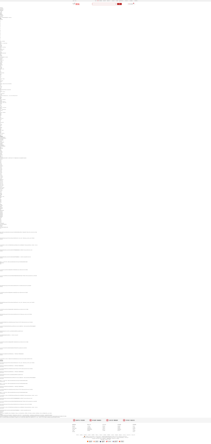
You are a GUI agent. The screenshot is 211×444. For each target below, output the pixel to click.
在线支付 (103, 427)
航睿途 (1, 55)
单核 (0, 199)
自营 (0, 263)
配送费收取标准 (89, 429)
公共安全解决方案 (11, 416)
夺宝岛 (134, 426)
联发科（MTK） (2, 196)
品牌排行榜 (1, 9)
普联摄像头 (1, 10)
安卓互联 (33, 413)
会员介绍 (73, 427)
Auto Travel (1, 118)
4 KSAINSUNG (2, 93)
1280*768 (1, 183)
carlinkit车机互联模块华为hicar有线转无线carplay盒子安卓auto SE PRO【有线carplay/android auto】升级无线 (16, 322)
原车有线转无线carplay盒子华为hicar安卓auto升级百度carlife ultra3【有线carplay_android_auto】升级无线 (16, 314)
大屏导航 (26, 413)
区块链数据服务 (5, 416)
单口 (0, 218)
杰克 (0, 128)
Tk (0, 82)
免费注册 (100, 0)
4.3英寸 (1, 172)
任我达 (1, 103)
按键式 (1, 204)
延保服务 (134, 428)
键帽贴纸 (1, 14)
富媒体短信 (49, 417)
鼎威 (0, 197)
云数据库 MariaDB (9, 417)
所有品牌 (1, 19)
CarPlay (1, 190)
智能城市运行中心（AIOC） (35, 417)
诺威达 (1, 193)
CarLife (1, 189)
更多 (0, 135)
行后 (0, 90)
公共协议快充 (2, 223)
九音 (0, 48)
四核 (0, 201)
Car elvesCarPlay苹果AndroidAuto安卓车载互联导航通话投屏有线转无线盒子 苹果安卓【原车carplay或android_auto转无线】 (18, 275)
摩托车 (1, 81)
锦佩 (0, 114)
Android (1, 186)
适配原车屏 (1, 179)
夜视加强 (1, 208)
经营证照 (117, 438)
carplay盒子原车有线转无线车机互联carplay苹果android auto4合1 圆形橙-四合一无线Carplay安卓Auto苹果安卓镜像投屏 (17, 326)
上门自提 (88, 426)
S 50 (0, 104)
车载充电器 (1, 139)
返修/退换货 (119, 429)
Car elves (1, 134)
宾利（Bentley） (2, 133)
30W (0, 220)
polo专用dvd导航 (21, 413)
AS (0, 116)
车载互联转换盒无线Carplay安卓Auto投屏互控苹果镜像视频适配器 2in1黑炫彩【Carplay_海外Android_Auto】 (16, 398)
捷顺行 (1, 97)
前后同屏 (1, 215)
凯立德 (1, 217)
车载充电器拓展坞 (2, 146)
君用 (0, 42)
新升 (0, 117)
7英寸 (1, 173)
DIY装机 (134, 427)
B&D (0, 131)
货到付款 (103, 426)
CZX (0, 79)
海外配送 (88, 430)
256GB (1, 169)
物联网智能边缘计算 (34, 416)
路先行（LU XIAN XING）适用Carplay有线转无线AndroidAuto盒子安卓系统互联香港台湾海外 (14, 261)
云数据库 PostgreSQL (17, 416)
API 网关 (38, 416)
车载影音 (1, 144)
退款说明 (119, 428)
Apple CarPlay (2, 187)
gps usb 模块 (50, 413)
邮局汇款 (103, 429)
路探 (0, 129)
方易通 (1, 194)
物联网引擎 (1, 416)
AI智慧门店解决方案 (56, 416)
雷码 (0, 115)
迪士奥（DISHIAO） (3, 99)
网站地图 (55, 417)
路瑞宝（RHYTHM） (3, 47)
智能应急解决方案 (42, 416)
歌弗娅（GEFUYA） (3, 101)
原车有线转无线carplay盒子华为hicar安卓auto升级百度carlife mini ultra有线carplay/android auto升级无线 (15, 285)
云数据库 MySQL (27, 417)
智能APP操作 (2, 210)
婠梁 (0, 113)
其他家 (1, 45)
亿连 (0, 84)
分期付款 (103, 428)
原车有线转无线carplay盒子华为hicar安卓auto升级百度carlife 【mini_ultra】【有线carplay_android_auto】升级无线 (17, 238)
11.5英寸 (1, 177)
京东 (79, 4)
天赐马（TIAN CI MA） (3, 102)
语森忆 (1, 46)
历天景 (1, 124)
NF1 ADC (43, 417)
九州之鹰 (1, 50)
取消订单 (119, 430)
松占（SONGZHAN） (3, 109)
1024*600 (1, 181)
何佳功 (1, 52)
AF (0, 77)
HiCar (1, 191)
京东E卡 (134, 429)
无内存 (1, 171)
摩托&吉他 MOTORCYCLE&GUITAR (5, 89)
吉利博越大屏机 (44, 413)
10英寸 (1, 174)
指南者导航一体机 (7, 413)
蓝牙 (0, 209)
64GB (1, 170)
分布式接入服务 (23, 417)
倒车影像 (1, 213)
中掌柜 (1, 94)
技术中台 (51, 416)
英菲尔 (1, 108)
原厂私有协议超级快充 (3, 224)
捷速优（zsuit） (2, 49)
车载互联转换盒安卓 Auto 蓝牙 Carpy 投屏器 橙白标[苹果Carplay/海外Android (11, 331)
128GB (1, 168)
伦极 (0, 96)
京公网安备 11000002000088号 (90, 436)
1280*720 (1, 182)
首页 (0, 17)
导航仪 (1, 141)
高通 (0, 195)
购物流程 (73, 426)
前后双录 (1, 212)
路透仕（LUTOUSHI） (3, 107)
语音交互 (1, 207)
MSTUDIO (1, 80)
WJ (0, 120)
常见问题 (73, 429)
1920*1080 (1, 184)
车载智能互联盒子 (2, 137)
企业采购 (117, 0)
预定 (21, 416)
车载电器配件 (2, 145)
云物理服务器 (24, 416)
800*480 (1, 180)
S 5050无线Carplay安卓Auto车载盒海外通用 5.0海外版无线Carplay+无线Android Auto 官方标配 (14, 309)
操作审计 (40, 417)
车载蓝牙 (1, 143)
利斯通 (1, 127)
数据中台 (46, 417)
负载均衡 (52, 417)
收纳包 (1, 12)
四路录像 (1, 214)
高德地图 (1, 216)
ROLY (1, 119)
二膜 (0, 87)
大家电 (73, 430)
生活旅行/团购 (74, 428)
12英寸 (1, 178)
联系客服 (73, 431)
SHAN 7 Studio (2, 78)
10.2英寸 (1, 175)
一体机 (1, 11)
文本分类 (48, 416)
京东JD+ (134, 431)
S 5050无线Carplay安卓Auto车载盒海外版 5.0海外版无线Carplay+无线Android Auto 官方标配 (14, 269)
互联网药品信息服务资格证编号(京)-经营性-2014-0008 (110, 436)
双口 (0, 219)
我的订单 (104, 0)
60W (0, 222)
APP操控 (1, 205)
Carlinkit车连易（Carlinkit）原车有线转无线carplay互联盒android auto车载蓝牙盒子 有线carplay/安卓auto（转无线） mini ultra (18, 395)
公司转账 (103, 430)
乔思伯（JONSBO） (3, 112)
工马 (0, 51)
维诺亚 (1, 100)
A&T (0, 85)
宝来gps (16, 413)
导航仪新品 (13, 413)
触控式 (1, 206)
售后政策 (119, 426)
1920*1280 (1, 185)
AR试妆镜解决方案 (61, 416)
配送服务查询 (89, 428)
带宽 (46, 416)
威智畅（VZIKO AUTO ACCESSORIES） (6, 83)
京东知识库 (1, 8)
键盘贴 (1, 13)
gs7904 (3, 413)
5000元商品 (30, 413)
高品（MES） (2, 130)
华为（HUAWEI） (2, 41)
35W (0, 221)
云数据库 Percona (17, 417)
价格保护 (119, 427)
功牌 (0, 105)
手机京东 (121, 0)
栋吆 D (1, 125)
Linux (1, 192)
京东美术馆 (1, 15)
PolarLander (2, 122)
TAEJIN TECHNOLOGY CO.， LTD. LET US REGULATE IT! (9, 95)
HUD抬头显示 (2, 142)
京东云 (110, 439)
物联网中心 (13, 417)
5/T (0, 123)
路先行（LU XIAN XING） (4, 43)
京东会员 (113, 0)
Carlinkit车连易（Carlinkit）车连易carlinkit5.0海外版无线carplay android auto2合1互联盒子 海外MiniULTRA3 (16, 358)
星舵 (0, 88)
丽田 (0, 132)
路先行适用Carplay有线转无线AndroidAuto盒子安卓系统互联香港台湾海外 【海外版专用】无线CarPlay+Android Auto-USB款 (18, 232)
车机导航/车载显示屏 (5, 17)
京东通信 (134, 430)
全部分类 (1, 7)
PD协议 (1, 226)
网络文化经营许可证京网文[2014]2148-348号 (109, 437)
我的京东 (108, 0)
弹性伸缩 (4, 417)
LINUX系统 (1, 188)
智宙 (0, 44)
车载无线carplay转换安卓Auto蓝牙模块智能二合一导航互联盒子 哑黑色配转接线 (12, 353)
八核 (0, 202)
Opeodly (1, 110)
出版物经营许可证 (99, 437)
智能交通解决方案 (28, 416)
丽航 (0, 98)
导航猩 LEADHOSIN (3, 53)
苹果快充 (1, 225)
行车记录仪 (1, 140)
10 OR (1, 106)
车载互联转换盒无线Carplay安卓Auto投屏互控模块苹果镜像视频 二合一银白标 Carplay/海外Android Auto (15, 410)
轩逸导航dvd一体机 (39, 413)
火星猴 (1, 86)
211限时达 (88, 427)
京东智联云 (58, 417)
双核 (0, 200)
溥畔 (0, 54)
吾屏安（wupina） (2, 91)
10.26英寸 (1, 176)
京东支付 (106, 439)
